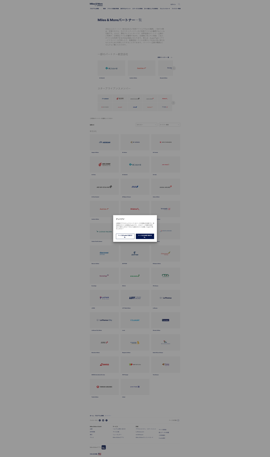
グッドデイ (120, 219)
